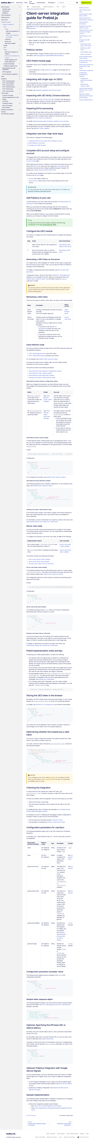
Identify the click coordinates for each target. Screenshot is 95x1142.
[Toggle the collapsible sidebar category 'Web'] (19, 27)
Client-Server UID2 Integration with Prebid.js (47, 1106)
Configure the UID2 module (37, 145)
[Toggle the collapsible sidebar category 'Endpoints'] (19, 79)
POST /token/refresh (35, 355)
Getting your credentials (46, 679)
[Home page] (27, 7)
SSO (48, 83)
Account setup (31, 161)
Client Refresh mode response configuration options (45, 371)
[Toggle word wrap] (68, 454)
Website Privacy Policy (52, 1137)
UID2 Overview (50, 1133)
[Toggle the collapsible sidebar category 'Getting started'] (19, 17)
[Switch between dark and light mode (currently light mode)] (77, 2)
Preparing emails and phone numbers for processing (52, 121)
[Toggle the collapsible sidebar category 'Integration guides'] (19, 22)
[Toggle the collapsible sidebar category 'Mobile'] (19, 45)
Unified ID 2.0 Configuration (44, 704)
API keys (37, 175)
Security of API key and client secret (39, 191)
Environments (49, 1039)
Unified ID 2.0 (49, 70)
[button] (51, 2)
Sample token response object (36, 279)
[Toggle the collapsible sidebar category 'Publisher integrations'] (19, 24)
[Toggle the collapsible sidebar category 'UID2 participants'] (19, 15)
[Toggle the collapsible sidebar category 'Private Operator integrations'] (19, 74)
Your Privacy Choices (84, 1137)
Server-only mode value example (39, 561)
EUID (87, 1133)
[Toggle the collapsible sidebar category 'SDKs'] (19, 76)
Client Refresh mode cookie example (40, 373)
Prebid (82, 1133)
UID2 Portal (36, 166)
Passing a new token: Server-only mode (41, 563)
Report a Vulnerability (40, 1137)
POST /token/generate (63, 275)
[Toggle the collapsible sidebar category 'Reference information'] (19, 110)
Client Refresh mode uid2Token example (41, 375)
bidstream (32, 28)
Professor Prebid (57, 820)
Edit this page (32, 1115)
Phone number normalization (43, 118)
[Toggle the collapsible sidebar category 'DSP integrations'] (19, 72)
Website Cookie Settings (69, 1137)
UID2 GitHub (61, 1133)
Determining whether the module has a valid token (42, 521)
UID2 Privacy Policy (72, 1133)
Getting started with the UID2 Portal (45, 170)
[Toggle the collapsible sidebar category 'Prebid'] (19, 29)
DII (55, 23)
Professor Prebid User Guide (56, 822)
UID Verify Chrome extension (45, 99)
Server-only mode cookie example (39, 559)
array (48, 224)
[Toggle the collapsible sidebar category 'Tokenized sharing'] (19, 103)
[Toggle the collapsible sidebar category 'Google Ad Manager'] (19, 64)
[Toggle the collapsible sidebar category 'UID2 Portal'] (19, 20)
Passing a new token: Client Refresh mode (42, 377)
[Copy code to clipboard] (71, 454)
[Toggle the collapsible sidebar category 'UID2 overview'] (19, 7)
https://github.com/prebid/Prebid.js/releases (50, 55)
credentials (60, 166)
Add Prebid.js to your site (37, 143)
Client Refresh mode (66, 311)
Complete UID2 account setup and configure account (45, 141)
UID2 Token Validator (42, 128)
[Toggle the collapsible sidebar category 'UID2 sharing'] (19, 93)
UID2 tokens (35, 26)
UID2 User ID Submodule (60, 74)
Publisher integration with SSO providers (48, 90)
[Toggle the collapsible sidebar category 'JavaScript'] (19, 39)
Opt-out (60, 1137)
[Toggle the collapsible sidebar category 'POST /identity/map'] (19, 89)
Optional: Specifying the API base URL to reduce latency (61, 936)
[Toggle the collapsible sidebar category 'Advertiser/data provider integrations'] (19, 69)
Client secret (33, 181)
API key (31, 178)
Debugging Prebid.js (41, 811)
